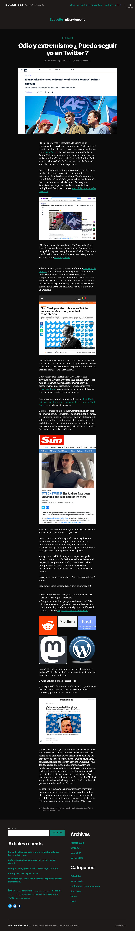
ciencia (19, 891)
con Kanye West (62, 257)
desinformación (47, 891)
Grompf (52, 61)
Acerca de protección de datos (89, 5)
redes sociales (81, 808)
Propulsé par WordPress (69, 925)
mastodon (67, 808)
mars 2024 (75, 853)
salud (56, 894)
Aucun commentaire (83, 61)
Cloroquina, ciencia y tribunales (23, 873)
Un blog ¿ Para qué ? (113, 5)
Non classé (67, 38)
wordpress (56, 810)
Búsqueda (57, 833)
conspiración (38, 891)
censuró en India (47, 389)
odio (74, 808)
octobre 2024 (77, 843)
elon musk (50, 808)
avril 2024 (75, 848)
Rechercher (12, 828)
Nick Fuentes (51, 152)
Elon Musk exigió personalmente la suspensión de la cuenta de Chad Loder (67, 402)
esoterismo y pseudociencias (85, 886)
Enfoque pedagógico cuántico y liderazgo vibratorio (33, 868)
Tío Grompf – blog (22, 925)
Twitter (90, 808)
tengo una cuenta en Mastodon (72, 610)
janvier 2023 (76, 858)
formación (18, 895)
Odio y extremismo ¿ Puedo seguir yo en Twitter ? (67, 49)
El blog (72, 5)
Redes (73, 896)
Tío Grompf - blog (13, 5)
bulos (44, 808)
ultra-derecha (47, 810)
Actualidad (75, 876)
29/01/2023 (65, 61)
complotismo (28, 891)
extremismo (59, 808)
